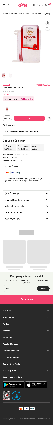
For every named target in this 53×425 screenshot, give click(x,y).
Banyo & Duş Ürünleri (33, 14)
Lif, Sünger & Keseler (18, 160)
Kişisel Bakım (17, 14)
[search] (8, 5)
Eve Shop (14, 419)
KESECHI (6, 85)
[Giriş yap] (34, 5)
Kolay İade (29, 299)
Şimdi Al (7, 118)
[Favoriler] (38, 5)
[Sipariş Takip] (44, 5)
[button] (29, 118)
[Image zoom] (26, 44)
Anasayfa (6, 14)
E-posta (9, 289)
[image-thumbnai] (3, 75)
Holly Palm (23, 419)
